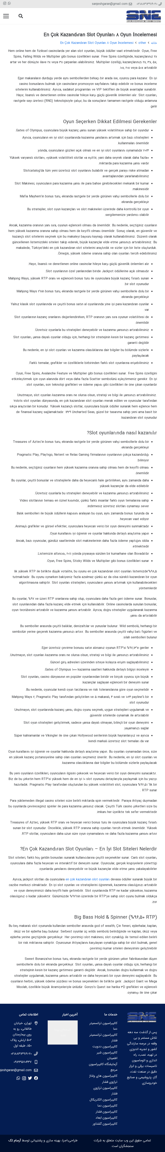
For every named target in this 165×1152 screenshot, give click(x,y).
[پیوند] (144, 16)
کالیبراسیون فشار (106, 1111)
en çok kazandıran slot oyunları (88, 879)
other (142, 42)
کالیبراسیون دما (107, 1105)
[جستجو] (21, 16)
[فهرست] (6, 16)
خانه (154, 42)
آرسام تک (14, 1140)
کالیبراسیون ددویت (104, 1046)
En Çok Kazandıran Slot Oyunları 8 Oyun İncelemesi (96, 42)
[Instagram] (4, 3)
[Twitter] (30, 1078)
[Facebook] (36, 1078)
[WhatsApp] (9, 3)
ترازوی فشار (109, 1081)
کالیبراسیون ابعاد (106, 1117)
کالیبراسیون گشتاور (105, 1123)
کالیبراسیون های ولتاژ (103, 1075)
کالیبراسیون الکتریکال (103, 1099)
